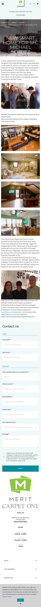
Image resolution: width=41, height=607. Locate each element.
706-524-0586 (20, 15)
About (14, 22)
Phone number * (7, 384)
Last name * (6, 352)
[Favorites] (34, 4)
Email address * (7, 396)
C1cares (22, 22)
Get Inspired (9, 569)
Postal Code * (6, 409)
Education (8, 578)
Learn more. (7, 596)
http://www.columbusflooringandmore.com (18, 317)
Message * (5, 434)
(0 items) (37, 3)
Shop (6, 560)
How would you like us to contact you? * (15, 372)
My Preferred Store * (9, 422)
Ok (20, 600)
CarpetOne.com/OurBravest (10, 312)
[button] (30, 4)
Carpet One (5, 22)
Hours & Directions (20, 521)
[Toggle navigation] (3, 4)
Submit (20, 468)
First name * (6, 339)
